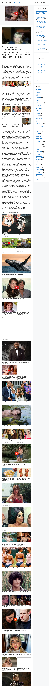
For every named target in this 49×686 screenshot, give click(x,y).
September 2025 (39, 107)
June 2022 (38, 162)
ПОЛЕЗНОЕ (31, 2)
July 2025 (38, 110)
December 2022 (39, 154)
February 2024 (39, 138)
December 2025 (39, 102)
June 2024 (38, 131)
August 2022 (38, 159)
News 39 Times (6, 2)
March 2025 (38, 116)
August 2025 (38, 108)
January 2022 (38, 170)
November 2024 (39, 123)
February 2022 (39, 169)
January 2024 (39, 139)
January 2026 (39, 100)
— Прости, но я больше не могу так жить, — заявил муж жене (41, 42)
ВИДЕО (36, 2)
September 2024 (39, 126)
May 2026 (38, 94)
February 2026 (39, 98)
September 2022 (39, 157)
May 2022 (38, 164)
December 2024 (39, 121)
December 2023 (39, 141)
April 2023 (38, 147)
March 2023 (38, 149)
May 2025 (38, 113)
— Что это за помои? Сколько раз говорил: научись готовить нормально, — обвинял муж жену (41, 47)
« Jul (37, 80)
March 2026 (38, 97)
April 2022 (38, 165)
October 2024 (39, 125)
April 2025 (38, 115)
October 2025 (39, 105)
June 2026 (38, 92)
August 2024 (38, 128)
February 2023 (39, 151)
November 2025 (39, 103)
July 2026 (38, 90)
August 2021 (38, 179)
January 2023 (39, 152)
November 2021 (39, 174)
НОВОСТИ (25, 2)
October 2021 (38, 175)
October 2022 (39, 156)
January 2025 (38, 120)
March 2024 (38, 136)
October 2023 (39, 144)
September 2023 (39, 146)
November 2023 (39, 143)
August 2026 (38, 89)
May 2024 (38, 133)
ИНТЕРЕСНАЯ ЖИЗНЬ (18, 2)
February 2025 (39, 118)
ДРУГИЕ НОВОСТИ (43, 2)
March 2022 (38, 167)
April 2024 (38, 134)
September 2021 (39, 177)
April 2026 (38, 95)
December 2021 (39, 172)
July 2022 (38, 161)
